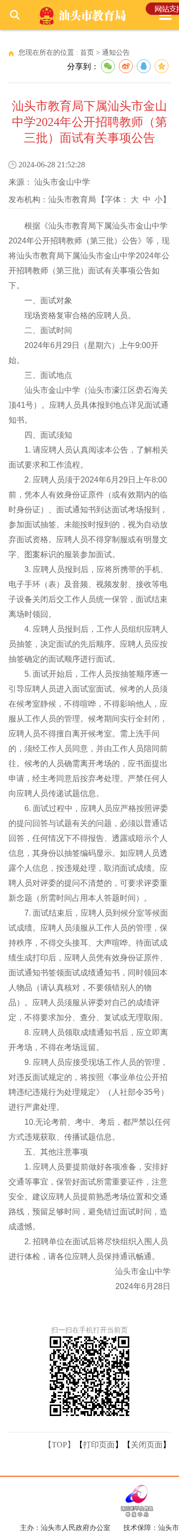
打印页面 (99, 1444)
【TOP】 (59, 1444)
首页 (87, 52)
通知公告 (116, 52)
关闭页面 (147, 1444)
